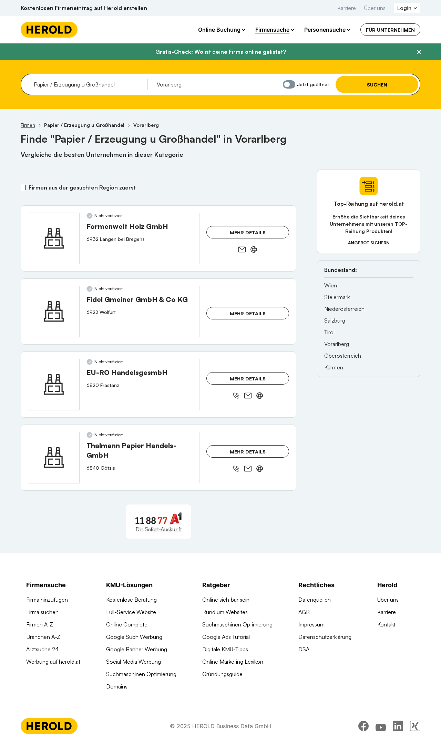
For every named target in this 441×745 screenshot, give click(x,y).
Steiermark (337, 297)
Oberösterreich (342, 355)
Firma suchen (42, 612)
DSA (303, 649)
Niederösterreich (344, 308)
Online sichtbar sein (225, 599)
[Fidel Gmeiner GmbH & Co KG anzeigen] (54, 311)
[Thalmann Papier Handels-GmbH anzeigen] (54, 457)
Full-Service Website (131, 612)
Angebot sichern (369, 242)
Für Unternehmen (390, 30)
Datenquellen (314, 599)
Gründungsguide (222, 674)
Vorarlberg (336, 343)
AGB (304, 612)
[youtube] (381, 726)
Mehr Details (248, 232)
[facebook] (363, 726)
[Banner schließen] (419, 52)
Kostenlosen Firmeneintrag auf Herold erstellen (84, 7)
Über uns (375, 7)
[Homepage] (49, 30)
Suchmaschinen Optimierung (141, 674)
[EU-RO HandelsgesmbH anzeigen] (54, 384)
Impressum (311, 624)
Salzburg (334, 320)
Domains (116, 686)
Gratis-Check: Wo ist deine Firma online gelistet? (220, 51)
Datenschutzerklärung (324, 636)
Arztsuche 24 (42, 649)
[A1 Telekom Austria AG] (158, 521)
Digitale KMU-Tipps (225, 649)
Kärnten (333, 367)
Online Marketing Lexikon (232, 661)
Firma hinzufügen (47, 599)
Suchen (377, 85)
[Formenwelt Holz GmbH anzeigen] (54, 238)
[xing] (415, 726)
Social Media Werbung (133, 661)
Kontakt (386, 624)
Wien (330, 285)
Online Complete (126, 624)
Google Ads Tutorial (226, 636)
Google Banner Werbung (136, 649)
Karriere (346, 7)
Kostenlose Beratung (131, 599)
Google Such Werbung (134, 636)
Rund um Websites (225, 612)
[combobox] (88, 84)
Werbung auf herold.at (53, 661)
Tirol (329, 332)
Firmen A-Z (39, 624)
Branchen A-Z (43, 636)
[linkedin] (398, 726)
